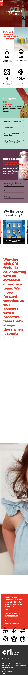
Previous (1, 231)
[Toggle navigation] (1, 4)
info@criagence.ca (12, 623)
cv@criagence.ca (11, 616)
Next (26, 231)
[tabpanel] (14, 118)
